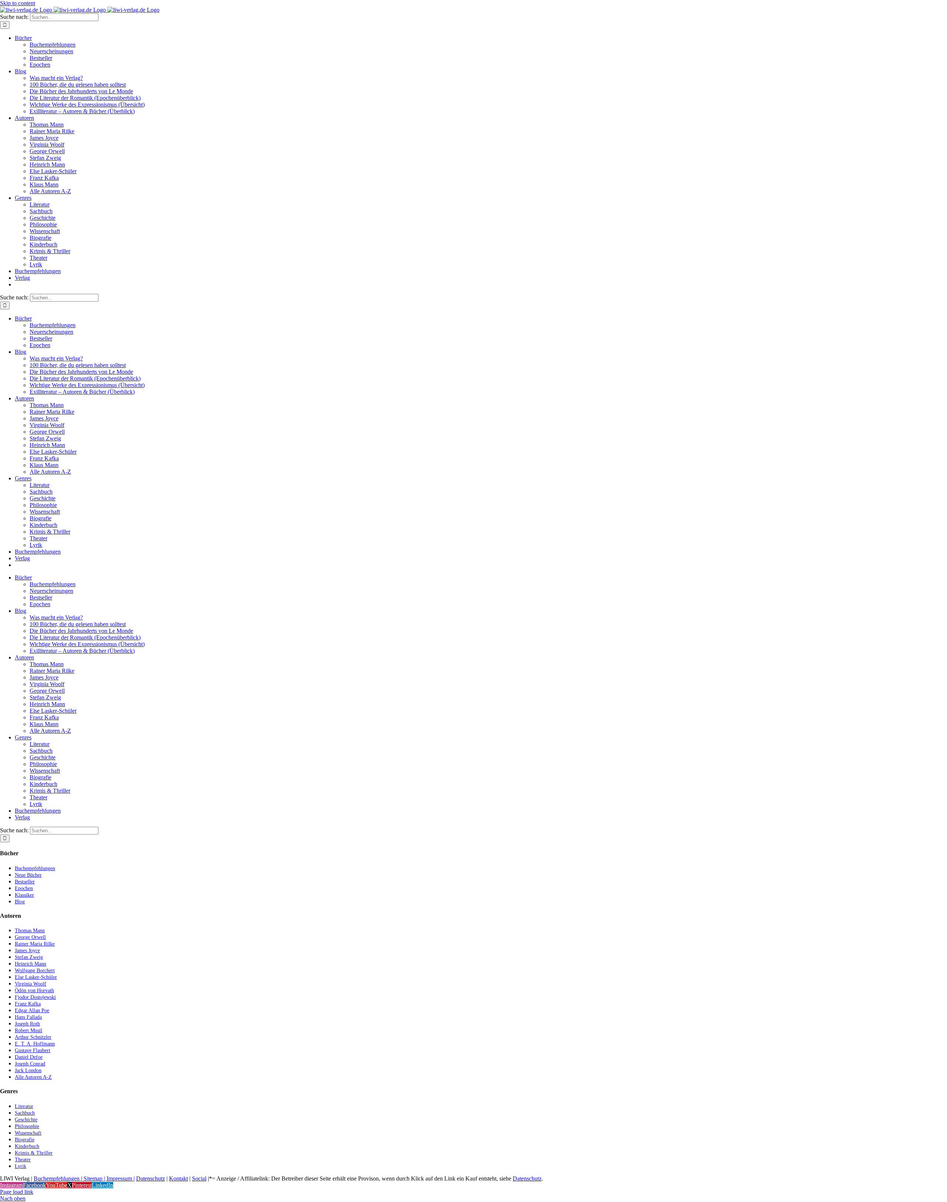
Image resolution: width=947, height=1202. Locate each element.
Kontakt (178, 1178)
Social (199, 1178)
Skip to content (17, 3)
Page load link (16, 1192)
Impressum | (121, 1178)
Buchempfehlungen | (58, 1178)
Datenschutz (150, 1178)
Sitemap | (94, 1178)
